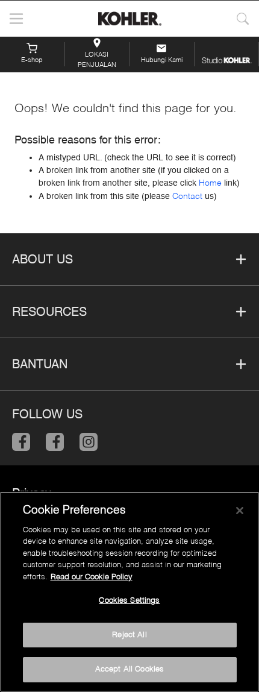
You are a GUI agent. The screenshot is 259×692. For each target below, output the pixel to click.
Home (210, 183)
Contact (187, 196)
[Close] (239, 510)
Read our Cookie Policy (92, 577)
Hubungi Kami (162, 60)
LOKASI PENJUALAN (97, 59)
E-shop (32, 60)
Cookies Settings (129, 601)
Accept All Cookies (129, 669)
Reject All (129, 635)
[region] (129, 591)
